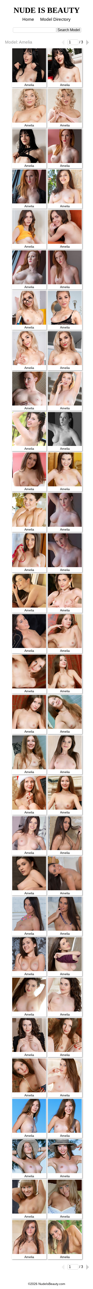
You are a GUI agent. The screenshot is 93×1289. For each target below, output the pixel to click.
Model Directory (55, 19)
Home (28, 19)
